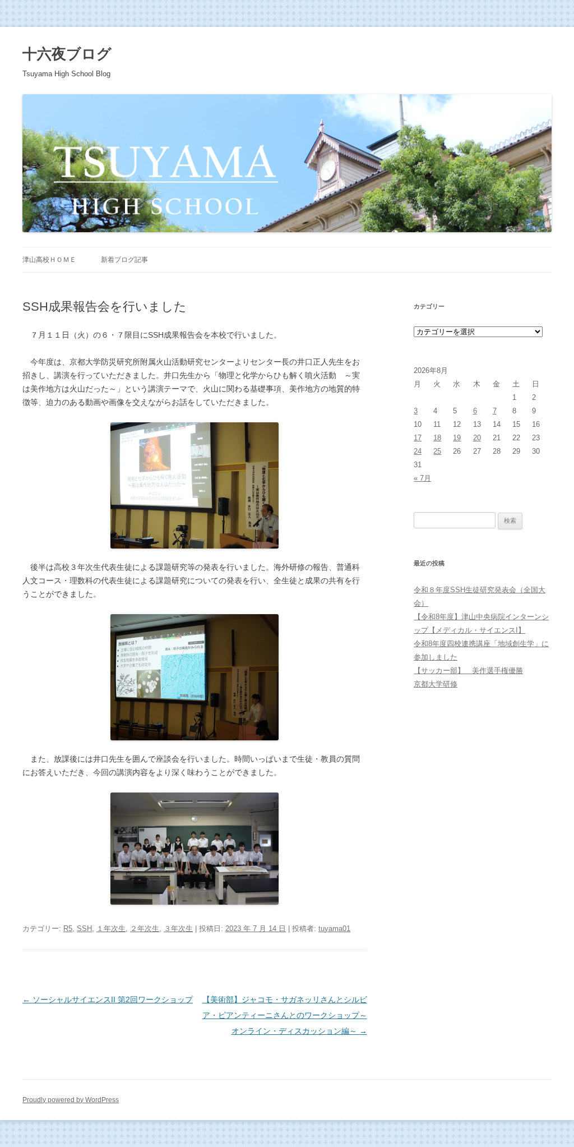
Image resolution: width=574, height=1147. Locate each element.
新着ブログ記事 (124, 260)
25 (437, 451)
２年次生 (144, 928)
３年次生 (178, 928)
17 (418, 438)
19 (457, 438)
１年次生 (111, 928)
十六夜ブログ (67, 53)
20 (477, 438)
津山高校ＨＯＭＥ (49, 260)
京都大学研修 (435, 684)
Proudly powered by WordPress (70, 1100)
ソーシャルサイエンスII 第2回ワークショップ (107, 999)
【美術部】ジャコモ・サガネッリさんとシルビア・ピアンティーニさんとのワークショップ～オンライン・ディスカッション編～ (284, 1015)
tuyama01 (334, 928)
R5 (67, 928)
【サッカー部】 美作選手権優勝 (468, 670)
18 (437, 438)
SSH (84, 928)
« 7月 (422, 478)
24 (418, 451)
